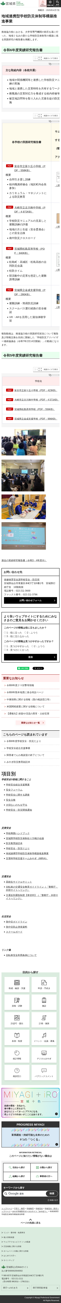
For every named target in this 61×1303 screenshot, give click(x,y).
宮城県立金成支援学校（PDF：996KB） (35, 419)
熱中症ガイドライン (16, 922)
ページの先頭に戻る (31, 1222)
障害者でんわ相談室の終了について (25, 755)
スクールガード (14, 932)
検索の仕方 (54, 1200)
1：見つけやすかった (18, 646)
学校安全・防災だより (18, 848)
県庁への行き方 (10, 1288)
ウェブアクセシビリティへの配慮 (17, 1242)
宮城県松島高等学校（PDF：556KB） (34, 409)
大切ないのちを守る (16, 805)
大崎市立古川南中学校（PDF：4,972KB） (29, 209)
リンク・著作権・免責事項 (14, 1233)
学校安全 (39, 1209)
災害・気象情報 (42, 3)
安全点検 (10, 800)
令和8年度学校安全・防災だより (24, 741)
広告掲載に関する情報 (12, 1246)
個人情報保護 (9, 1237)
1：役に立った (14, 632)
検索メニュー (57, 3)
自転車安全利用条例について (21, 955)
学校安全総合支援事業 (18, 748)
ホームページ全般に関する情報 (16, 1251)
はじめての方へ (10, 1256)
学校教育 (30, 1209)
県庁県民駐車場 (40, 1288)
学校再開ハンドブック (18, 833)
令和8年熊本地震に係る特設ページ (25, 692)
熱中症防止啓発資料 (16, 927)
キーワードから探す (14, 1187)
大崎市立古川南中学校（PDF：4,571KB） (36, 399)
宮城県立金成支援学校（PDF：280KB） (29, 292)
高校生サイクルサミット (19, 882)
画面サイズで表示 (51, 58)
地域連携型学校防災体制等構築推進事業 (27, 853)
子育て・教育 (19, 1209)
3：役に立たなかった (18, 636)
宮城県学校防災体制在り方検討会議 (25, 838)
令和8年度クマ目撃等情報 (20, 685)
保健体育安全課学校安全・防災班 (22, 579)
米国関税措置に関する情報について (26, 706)
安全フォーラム (14, 790)
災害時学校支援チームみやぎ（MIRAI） (27, 858)
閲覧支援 (50, 3)
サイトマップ (9, 1260)
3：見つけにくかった (18, 650)
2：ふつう (32, 632)
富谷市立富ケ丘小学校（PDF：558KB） (29, 168)
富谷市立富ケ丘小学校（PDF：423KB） (35, 390)
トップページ (6, 1209)
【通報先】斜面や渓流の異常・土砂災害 (28, 713)
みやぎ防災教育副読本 (18, 762)
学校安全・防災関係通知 (19, 810)
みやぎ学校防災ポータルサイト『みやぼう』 (30, 1211)
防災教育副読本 (14, 843)
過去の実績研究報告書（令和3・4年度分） (24, 560)
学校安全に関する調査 (18, 795)
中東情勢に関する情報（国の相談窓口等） (29, 699)
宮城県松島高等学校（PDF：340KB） (29, 251)
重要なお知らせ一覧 (30, 723)
